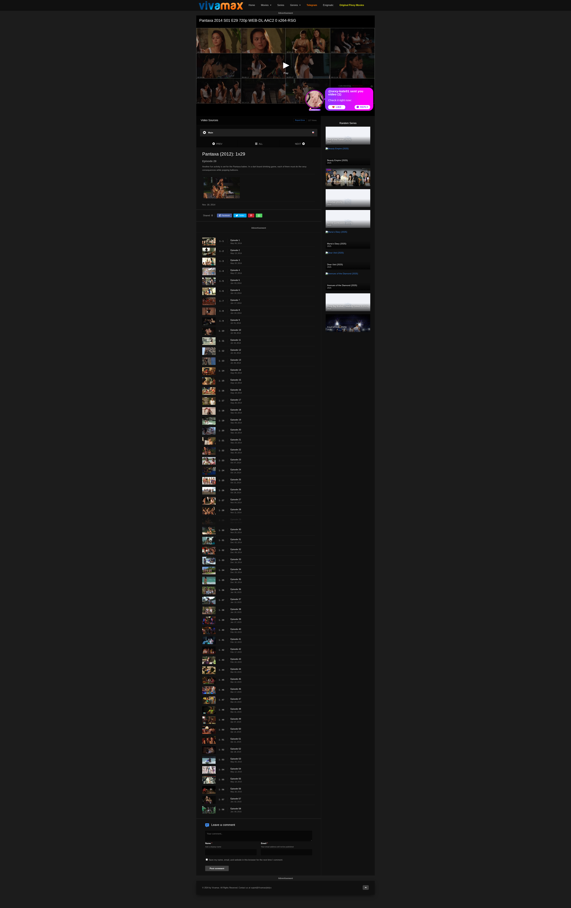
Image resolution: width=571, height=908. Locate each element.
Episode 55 (235, 778)
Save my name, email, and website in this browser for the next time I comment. (246, 860)
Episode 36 (235, 589)
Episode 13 (235, 360)
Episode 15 (235, 380)
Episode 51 (235, 739)
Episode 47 (235, 699)
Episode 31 (235, 539)
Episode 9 (235, 320)
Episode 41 (235, 639)
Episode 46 (235, 689)
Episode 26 (235, 489)
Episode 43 (235, 659)
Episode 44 (235, 669)
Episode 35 (235, 579)
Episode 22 (235, 449)
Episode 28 (235, 509)
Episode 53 (235, 759)
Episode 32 (235, 549)
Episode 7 (235, 300)
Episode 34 (235, 569)
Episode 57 (235, 798)
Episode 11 (235, 340)
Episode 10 (235, 330)
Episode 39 (235, 619)
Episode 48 (235, 709)
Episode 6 (235, 290)
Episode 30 (235, 529)
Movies (265, 5)
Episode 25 (235, 479)
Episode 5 (235, 280)
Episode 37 (235, 599)
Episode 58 (235, 808)
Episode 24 (235, 469)
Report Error (300, 120)
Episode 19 (235, 420)
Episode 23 (235, 459)
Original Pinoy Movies (351, 5)
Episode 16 (235, 390)
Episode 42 (235, 649)
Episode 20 (235, 429)
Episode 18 (235, 410)
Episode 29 (235, 519)
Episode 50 (235, 729)
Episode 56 (235, 788)
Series (280, 5)
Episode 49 (235, 719)
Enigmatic (328, 5)
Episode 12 (235, 350)
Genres (294, 5)
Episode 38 (235, 609)
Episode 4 (235, 270)
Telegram (312, 5)
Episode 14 (235, 370)
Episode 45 (235, 679)
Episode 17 (235, 400)
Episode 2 (235, 250)
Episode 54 (235, 769)
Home (252, 5)
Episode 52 (235, 749)
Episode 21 (235, 439)
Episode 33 (235, 559)
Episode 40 (235, 629)
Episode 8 (235, 310)
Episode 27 (235, 499)
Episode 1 (235, 240)
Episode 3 (235, 260)
